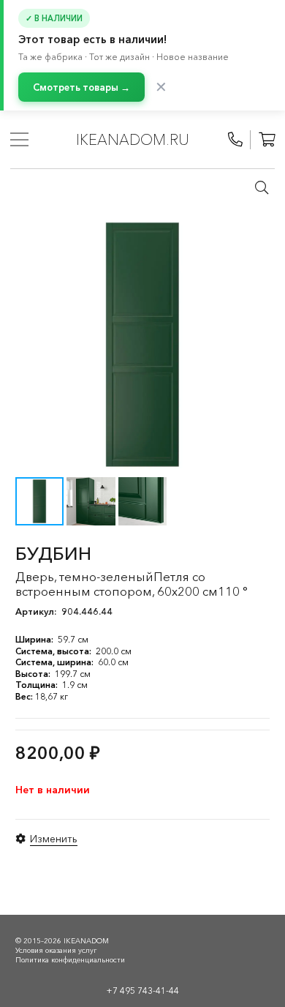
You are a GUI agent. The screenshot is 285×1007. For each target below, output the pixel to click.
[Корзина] (267, 140)
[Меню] (19, 139)
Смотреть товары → (81, 87)
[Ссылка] (235, 140)
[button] (261, 187)
